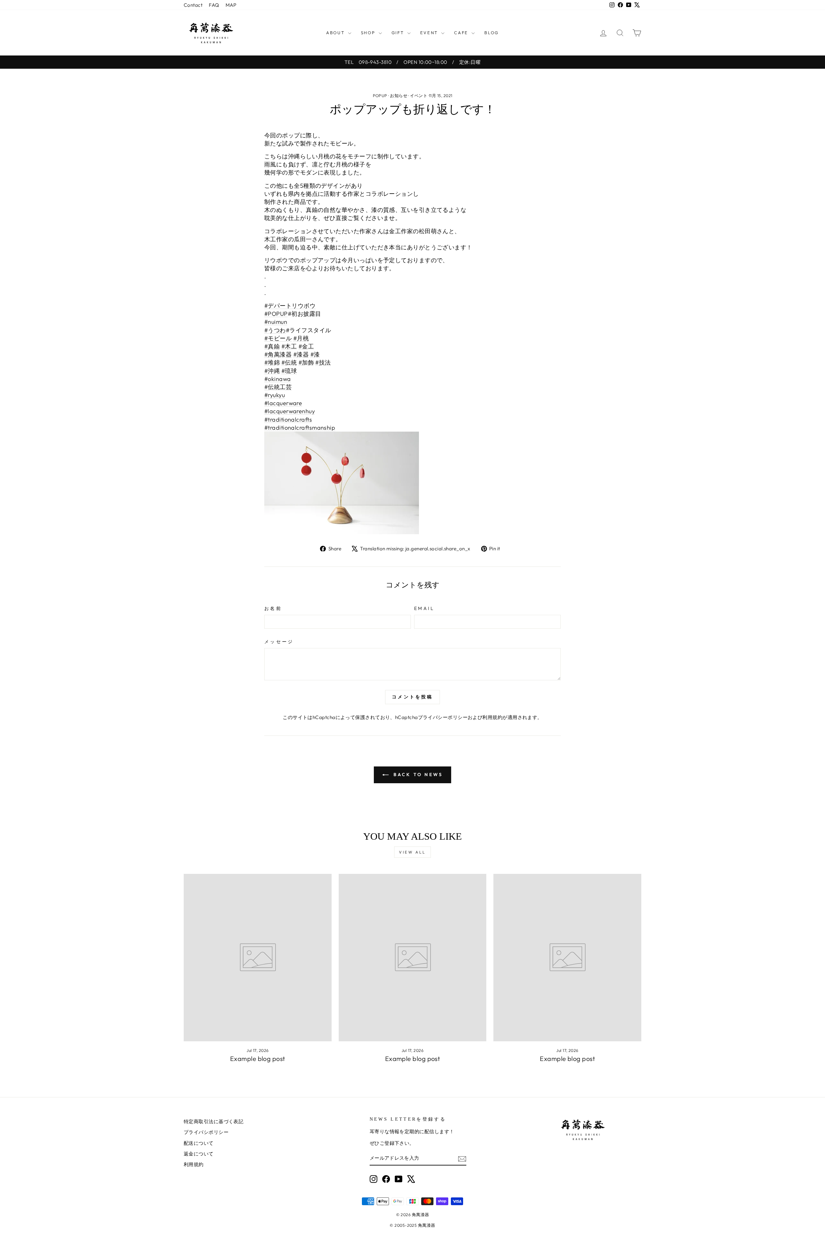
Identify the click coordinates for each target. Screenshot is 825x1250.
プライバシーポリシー (443, 717)
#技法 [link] (323, 362)
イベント (418, 95)
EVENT (430, 32)
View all (412, 852)
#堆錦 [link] (272, 362)
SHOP (369, 32)
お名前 (273, 608)
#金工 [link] (306, 346)
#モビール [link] (278, 338)
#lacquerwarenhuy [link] (289, 411)
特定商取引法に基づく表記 (213, 1121)
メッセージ (279, 642)
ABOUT (336, 32)
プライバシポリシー (206, 1132)
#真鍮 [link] (272, 346)
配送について (199, 1143)
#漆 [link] (315, 354)
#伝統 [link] (289, 362)
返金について (199, 1154)
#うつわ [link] (275, 330)
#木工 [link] (289, 346)
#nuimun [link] (275, 321)
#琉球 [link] (289, 371)
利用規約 (492, 717)
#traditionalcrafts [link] (288, 419)
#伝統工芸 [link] (278, 387)
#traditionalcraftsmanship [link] (299, 427)
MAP (231, 5)
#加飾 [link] (306, 362)
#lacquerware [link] (283, 403)
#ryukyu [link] (274, 395)
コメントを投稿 (412, 697)
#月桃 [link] (301, 338)
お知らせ (398, 95)
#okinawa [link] (277, 379)
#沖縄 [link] (272, 371)
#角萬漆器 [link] (278, 354)
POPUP (380, 95)
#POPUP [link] (276, 313)
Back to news (417, 774)
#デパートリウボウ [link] (289, 305)
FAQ (214, 5)
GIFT (399, 32)
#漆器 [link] (301, 354)
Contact (193, 5)
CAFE (462, 32)
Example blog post (257, 1059)
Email (424, 608)
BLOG (491, 32)
